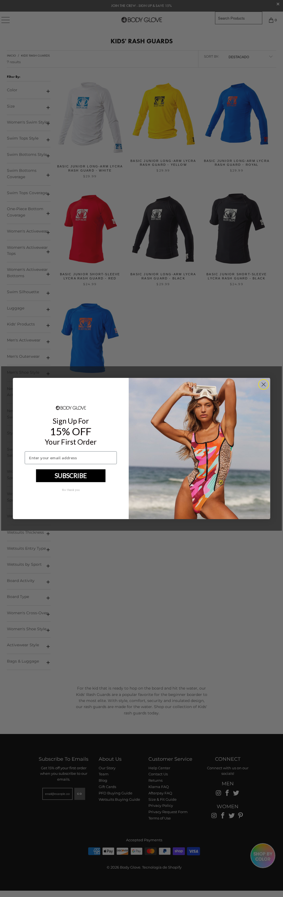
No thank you (70, 490)
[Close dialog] (263, 384)
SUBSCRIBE (71, 475)
